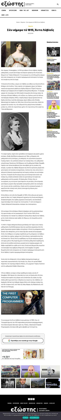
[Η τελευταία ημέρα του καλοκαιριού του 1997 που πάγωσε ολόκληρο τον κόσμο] (53, 67)
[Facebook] (29, 399)
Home (18, 22)
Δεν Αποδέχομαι (34, 417)
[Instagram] (31, 399)
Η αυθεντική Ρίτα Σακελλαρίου (51, 60)
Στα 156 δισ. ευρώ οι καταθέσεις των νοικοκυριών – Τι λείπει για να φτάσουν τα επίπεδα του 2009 (53, 95)
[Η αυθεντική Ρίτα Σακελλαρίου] (53, 52)
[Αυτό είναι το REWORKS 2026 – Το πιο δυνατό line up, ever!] (53, 383)
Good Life (49, 110)
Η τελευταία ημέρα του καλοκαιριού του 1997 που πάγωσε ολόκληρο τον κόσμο (53, 76)
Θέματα (23, 22)
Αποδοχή (25, 417)
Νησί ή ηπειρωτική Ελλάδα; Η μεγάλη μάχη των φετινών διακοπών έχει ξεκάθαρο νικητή (53, 134)
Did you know (50, 57)
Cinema (19, 382)
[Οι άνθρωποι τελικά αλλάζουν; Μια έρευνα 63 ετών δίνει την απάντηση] (50, 371)
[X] (34, 399)
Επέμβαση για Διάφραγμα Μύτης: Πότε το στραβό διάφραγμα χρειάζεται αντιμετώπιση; (53, 115)
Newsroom (49, 91)
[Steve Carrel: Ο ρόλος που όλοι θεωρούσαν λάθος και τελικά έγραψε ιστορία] (23, 383)
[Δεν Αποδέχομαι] (59, 416)
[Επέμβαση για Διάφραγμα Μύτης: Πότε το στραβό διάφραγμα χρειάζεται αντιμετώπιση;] (53, 104)
